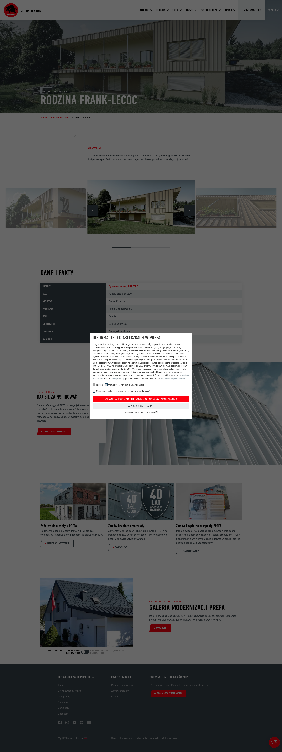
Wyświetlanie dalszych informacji (140, 412)
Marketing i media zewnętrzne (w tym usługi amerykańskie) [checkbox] (123, 391)
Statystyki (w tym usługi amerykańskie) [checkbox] (126, 385)
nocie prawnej (117, 378)
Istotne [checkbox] (99, 385)
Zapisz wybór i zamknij (141, 406)
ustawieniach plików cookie (173, 378)
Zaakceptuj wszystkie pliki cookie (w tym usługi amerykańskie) (141, 399)
